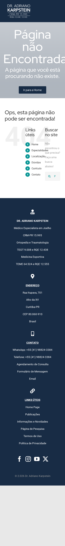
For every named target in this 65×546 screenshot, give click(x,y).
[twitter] (45, 459)
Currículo (36, 168)
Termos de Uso (33, 436)
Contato (36, 174)
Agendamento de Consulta (32, 364)
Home (35, 144)
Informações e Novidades (32, 421)
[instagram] (28, 459)
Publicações (32, 414)
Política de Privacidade (32, 443)
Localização (38, 156)
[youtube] (37, 459)
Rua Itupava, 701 (32, 292)
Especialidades (40, 150)
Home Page (33, 407)
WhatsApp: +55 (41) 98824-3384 (32, 349)
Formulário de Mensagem (32, 371)
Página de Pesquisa (32, 428)
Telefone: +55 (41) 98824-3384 (32, 357)
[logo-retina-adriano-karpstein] (18, 4)
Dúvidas (36, 162)
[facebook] (19, 459)
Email (32, 378)
